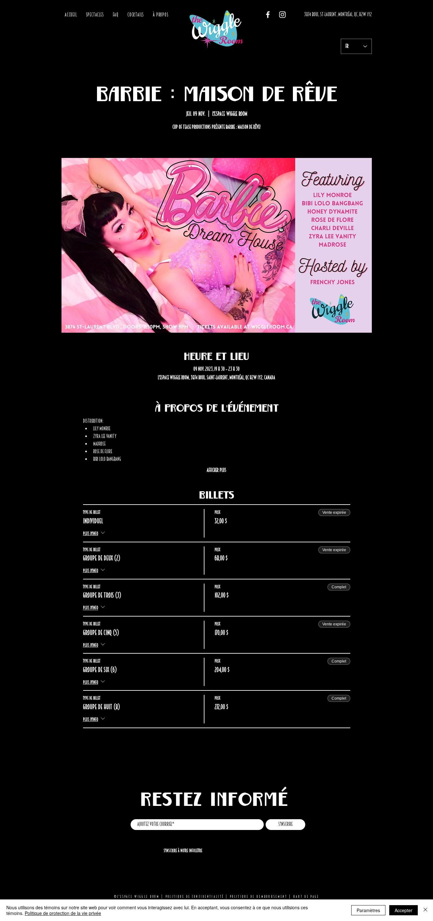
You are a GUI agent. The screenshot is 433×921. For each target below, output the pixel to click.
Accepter (403, 910)
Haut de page (306, 896)
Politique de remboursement (258, 896)
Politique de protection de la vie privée (63, 913)
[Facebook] (267, 14)
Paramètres (368, 910)
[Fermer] (425, 910)
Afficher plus (216, 470)
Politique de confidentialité (194, 896)
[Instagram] (282, 14)
